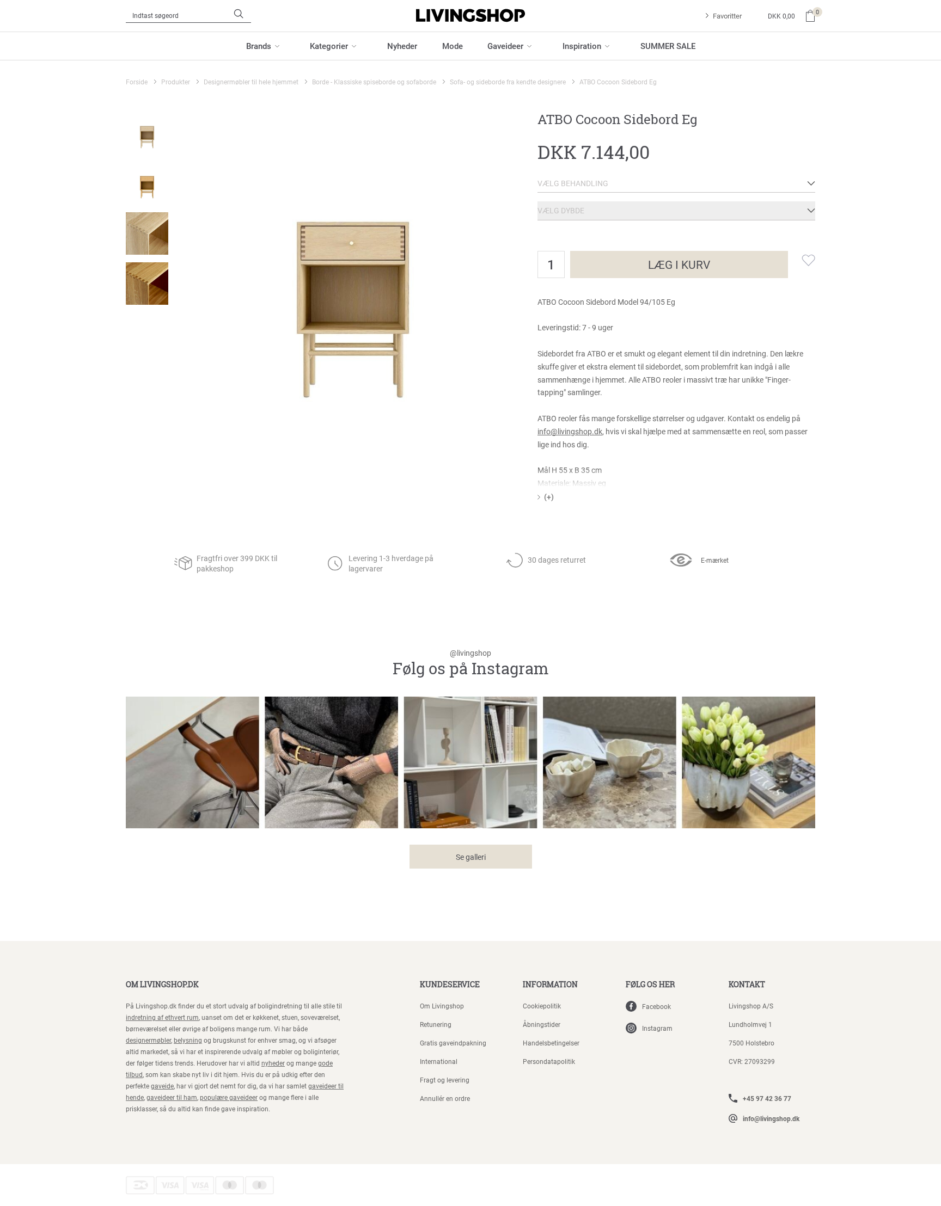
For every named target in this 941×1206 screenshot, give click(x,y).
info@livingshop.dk (569, 431)
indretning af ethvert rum (162, 1017)
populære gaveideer (229, 1097)
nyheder (273, 1063)
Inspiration (582, 45)
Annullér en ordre (445, 1098)
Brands (258, 45)
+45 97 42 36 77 (767, 1098)
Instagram (657, 1028)
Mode (452, 45)
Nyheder (402, 45)
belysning (188, 1040)
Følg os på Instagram (470, 664)
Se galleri (471, 857)
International (438, 1061)
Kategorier (329, 45)
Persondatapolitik (549, 1061)
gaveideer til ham (171, 1097)
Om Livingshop (442, 1005)
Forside (137, 81)
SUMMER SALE (667, 45)
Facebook (656, 1006)
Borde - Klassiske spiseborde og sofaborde (374, 81)
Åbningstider (541, 1024)
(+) (549, 496)
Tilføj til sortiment (801, 260)
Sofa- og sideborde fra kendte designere (508, 81)
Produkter (175, 81)
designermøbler (148, 1040)
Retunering (435, 1024)
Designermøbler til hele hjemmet (251, 81)
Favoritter (727, 16)
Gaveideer (505, 45)
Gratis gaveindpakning (453, 1042)
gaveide (162, 1085)
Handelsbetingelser (551, 1042)
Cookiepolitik (542, 1005)
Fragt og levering (444, 1079)
